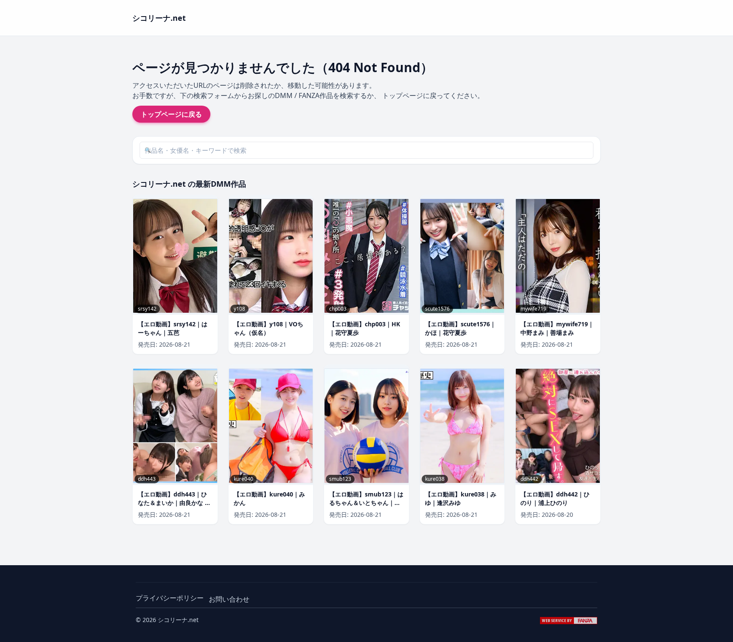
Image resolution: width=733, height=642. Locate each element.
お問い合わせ (229, 599)
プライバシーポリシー (170, 598)
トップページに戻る (171, 114)
